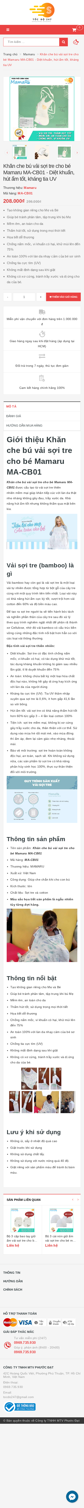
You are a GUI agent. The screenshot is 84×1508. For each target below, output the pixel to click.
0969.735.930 (25, 1342)
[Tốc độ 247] (42, 12)
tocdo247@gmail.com (18, 1397)
